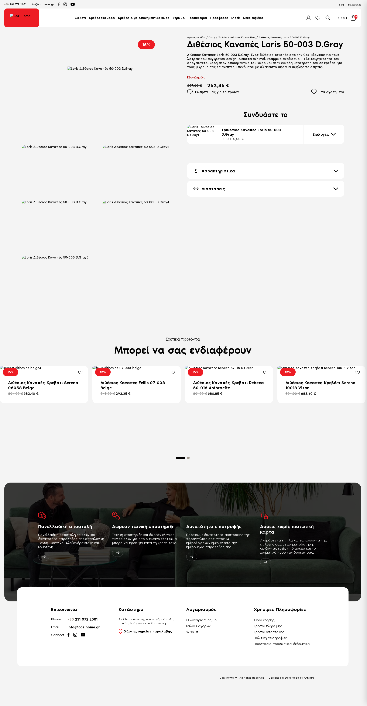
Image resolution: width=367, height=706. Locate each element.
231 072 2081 (15, 4)
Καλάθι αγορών (198, 626)
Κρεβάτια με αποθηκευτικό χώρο (143, 18)
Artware (309, 677)
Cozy (212, 37)
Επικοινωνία (354, 4)
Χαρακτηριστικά (218, 170)
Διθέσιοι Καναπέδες (242, 37)
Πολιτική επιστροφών (270, 638)
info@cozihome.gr (42, 4)
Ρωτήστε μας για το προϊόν (217, 92)
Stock (235, 18)
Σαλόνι (80, 18)
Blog (341, 4)
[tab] (180, 458)
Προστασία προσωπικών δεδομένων (282, 644)
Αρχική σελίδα (196, 37)
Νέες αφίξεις (253, 18)
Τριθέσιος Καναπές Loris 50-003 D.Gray (251, 134)
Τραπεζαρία (197, 18)
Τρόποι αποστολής (269, 632)
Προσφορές (219, 18)
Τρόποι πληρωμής (268, 626)
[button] (59, 170)
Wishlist (192, 632)
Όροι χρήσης (264, 620)
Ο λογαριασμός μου (202, 620)
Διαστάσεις (213, 188)
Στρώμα (178, 18)
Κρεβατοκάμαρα (102, 18)
